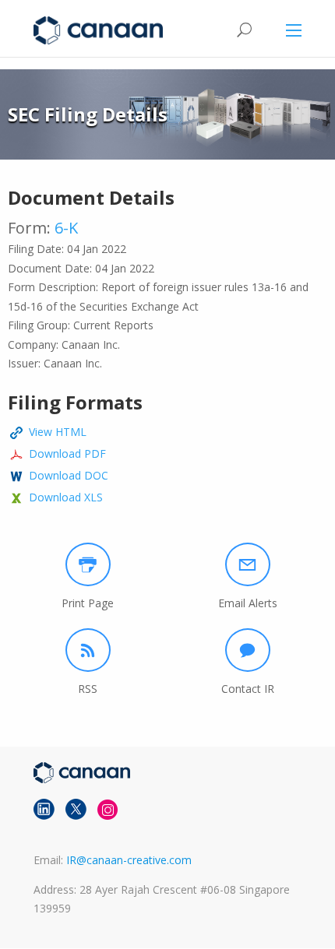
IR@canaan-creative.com (129, 859)
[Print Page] (88, 564)
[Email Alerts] (247, 564)
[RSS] (88, 650)
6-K (66, 227)
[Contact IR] (247, 650)
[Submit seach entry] (244, 30)
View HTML (57, 431)
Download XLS (66, 497)
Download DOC (68, 475)
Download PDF (67, 453)
